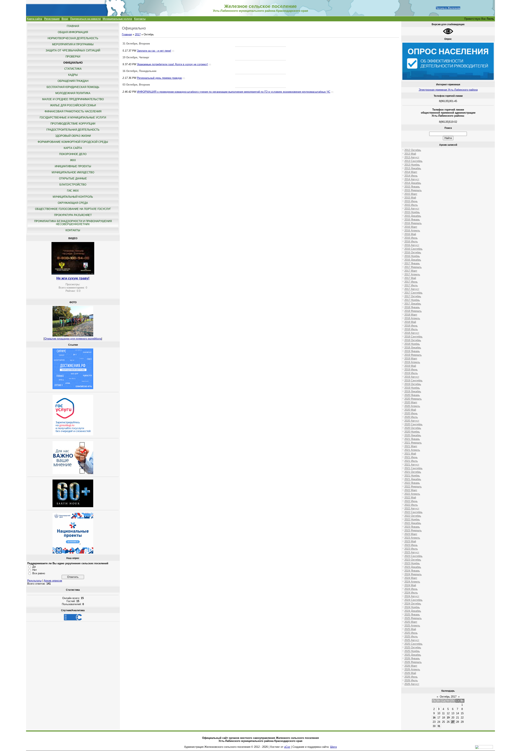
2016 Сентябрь (413, 248)
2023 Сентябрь (413, 556)
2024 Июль (411, 592)
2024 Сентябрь (413, 599)
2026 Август (411, 684)
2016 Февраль (413, 223)
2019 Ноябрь (412, 387)
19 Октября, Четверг (136, 57)
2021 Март (410, 446)
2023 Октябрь (412, 559)
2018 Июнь (411, 325)
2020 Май (410, 409)
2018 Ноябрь (412, 343)
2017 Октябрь (412, 296)
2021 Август (411, 464)
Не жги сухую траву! (72, 278)
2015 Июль (411, 204)
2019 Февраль (413, 354)
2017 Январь (412, 263)
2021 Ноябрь (412, 475)
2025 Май (410, 629)
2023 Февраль (413, 530)
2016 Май (410, 234)
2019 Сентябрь (413, 380)
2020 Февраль (413, 398)
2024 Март (410, 578)
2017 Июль (411, 285)
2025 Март (410, 621)
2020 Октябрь (412, 428)
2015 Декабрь (412, 215)
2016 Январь (412, 219)
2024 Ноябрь (412, 607)
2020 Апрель (412, 406)
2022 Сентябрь (413, 512)
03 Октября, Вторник (136, 84)
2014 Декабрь (412, 182)
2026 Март (410, 665)
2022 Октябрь (412, 515)
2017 (138, 34)
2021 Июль (411, 460)
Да (34, 566)
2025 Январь (412, 614)
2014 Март (410, 172)
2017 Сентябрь (413, 292)
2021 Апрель (412, 449)
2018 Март (410, 314)
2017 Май (410, 278)
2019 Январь (412, 351)
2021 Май (410, 453)
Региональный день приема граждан (159, 77)
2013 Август (411, 157)
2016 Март (410, 226)
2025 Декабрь (412, 654)
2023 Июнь (411, 545)
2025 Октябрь (412, 647)
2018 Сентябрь (413, 336)
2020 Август (411, 420)
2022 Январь (412, 482)
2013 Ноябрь (412, 164)
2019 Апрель (412, 362)
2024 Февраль (413, 574)
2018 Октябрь (412, 340)
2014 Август (411, 179)
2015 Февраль (413, 190)
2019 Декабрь (412, 391)
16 (434, 717)
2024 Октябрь (412, 603)
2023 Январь (412, 526)
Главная (127, 34)
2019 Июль (411, 373)
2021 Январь (412, 439)
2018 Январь (412, 307)
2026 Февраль (413, 662)
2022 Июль (411, 504)
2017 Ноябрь (412, 300)
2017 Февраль (413, 267)
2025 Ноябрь (412, 651)
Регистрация (51, 18)
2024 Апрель (412, 581)
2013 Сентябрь (413, 161)
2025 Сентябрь (413, 643)
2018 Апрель (412, 318)
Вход (65, 18)
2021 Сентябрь (413, 468)
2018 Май (410, 321)
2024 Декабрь (412, 610)
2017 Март (410, 270)
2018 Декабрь (412, 347)
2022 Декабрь (412, 523)
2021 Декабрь (412, 479)
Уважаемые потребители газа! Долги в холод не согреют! (172, 64)
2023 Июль (411, 548)
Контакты (140, 18)
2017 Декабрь (412, 303)
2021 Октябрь (412, 471)
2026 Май (410, 673)
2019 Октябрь (412, 384)
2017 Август (411, 289)
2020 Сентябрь (413, 424)
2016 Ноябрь (412, 256)
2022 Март (410, 490)
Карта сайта (34, 18)
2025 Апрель (412, 625)
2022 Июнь (411, 501)
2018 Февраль (413, 311)
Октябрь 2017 (448, 696)
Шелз (333, 746)
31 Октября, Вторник (136, 43)
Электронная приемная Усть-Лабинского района (448, 89)
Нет (34, 569)
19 (448, 717)
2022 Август (411, 508)
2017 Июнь (411, 281)
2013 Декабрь (412, 168)
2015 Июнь (411, 201)
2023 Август (411, 552)
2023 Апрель (412, 537)
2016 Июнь (411, 237)
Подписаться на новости (85, 18)
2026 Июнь (411, 676)
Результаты (34, 580)
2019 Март (410, 358)
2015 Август (411, 208)
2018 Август (411, 332)
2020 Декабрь (412, 435)
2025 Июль (411, 636)
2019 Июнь (411, 369)
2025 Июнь (411, 632)
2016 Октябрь (412, 252)
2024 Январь (412, 570)
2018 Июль (411, 329)
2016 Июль (411, 241)
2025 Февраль (413, 618)
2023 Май (410, 541)
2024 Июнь (411, 588)
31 (438, 726)
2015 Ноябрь (412, 212)
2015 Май (410, 197)
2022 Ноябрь (412, 519)
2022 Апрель (412, 493)
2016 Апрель (412, 230)
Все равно (38, 573)
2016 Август (411, 245)
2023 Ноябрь (412, 563)
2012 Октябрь (412, 150)
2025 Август (411, 640)
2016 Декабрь (412, 259)
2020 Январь (412, 395)
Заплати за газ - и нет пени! (154, 50)
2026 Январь (412, 658)
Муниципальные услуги (117, 18)
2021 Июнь (411, 457)
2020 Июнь (411, 413)
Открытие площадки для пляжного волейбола (72, 338)
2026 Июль (411, 680)
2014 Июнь (411, 175)
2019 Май (410, 365)
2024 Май (410, 585)
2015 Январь (412, 186)
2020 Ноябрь (412, 431)
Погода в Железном (448, 8)
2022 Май (410, 497)
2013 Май (410, 153)
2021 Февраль (413, 442)
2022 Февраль (413, 486)
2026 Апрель (412, 669)
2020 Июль (411, 417)
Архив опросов (53, 580)
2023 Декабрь (412, 567)
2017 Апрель (412, 274)
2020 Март (410, 402)
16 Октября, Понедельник (140, 71)
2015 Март (410, 193)
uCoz (287, 746)
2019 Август (411, 376)
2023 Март (410, 534)
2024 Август (411, 596)
